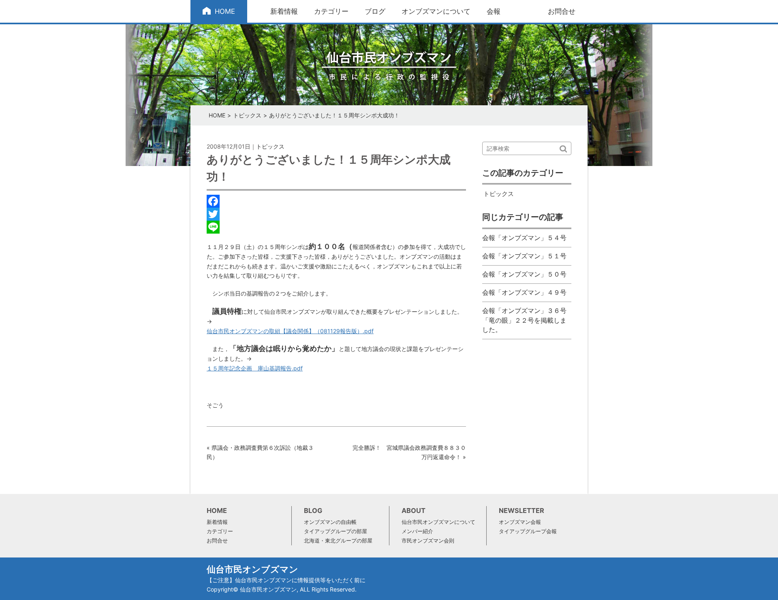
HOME (225, 11)
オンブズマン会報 (520, 522)
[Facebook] (336, 201)
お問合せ (561, 11)
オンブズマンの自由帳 (330, 522)
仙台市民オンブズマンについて (438, 522)
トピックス (247, 115)
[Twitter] (336, 214)
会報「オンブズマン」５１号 (524, 256)
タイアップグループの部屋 (335, 531)
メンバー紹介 (417, 531)
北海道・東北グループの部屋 (338, 541)
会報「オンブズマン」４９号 (524, 292)
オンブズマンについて (436, 11)
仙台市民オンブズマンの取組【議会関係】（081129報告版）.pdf (290, 331)
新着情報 (284, 11)
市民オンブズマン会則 (428, 541)
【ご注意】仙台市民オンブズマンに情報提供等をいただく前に (286, 580)
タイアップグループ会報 (528, 531)
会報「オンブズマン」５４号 (524, 238)
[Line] (336, 227)
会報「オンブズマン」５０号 (524, 274)
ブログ (375, 11)
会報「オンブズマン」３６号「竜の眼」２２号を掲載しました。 (524, 320)
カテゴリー (331, 11)
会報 (493, 11)
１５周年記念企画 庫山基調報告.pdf (255, 368)
